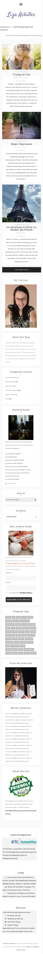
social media (14, 646)
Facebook (5, 946)
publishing (9, 642)
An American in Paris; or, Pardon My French (21, 228)
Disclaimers (27, 943)
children (8, 621)
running (23, 642)
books (24, 617)
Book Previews (22, 72)
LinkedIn (22, 946)
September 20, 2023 (21, 77)
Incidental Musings (22, 224)
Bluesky (17, 946)
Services (15, 931)
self (7, 646)
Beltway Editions (9, 884)
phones (8, 638)
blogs (18, 617)
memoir (33, 631)
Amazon (18, 884)
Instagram (35, 943)
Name (9, 573)
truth (20, 649)
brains (30, 617)
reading (16, 642)
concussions (10, 624)
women (15, 653)
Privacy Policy (19, 943)
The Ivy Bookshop (21, 880)
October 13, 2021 (20, 147)
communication (24, 621)
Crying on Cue (21, 74)
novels (24, 635)
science (30, 642)
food (13, 628)
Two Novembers (28, 649)
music (18, 635)
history (8, 631)
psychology (29, 638)
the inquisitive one (11, 649)
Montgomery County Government (21, 852)
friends (19, 628)
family (7, 628)
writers (27, 653)
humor (15, 631)
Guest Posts (9, 386)
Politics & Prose (8, 880)
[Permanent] (21, 70)
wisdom (8, 653)
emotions (32, 624)
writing (33, 653)
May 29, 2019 (20, 233)
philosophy (31, 635)
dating (18, 624)
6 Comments (20, 236)
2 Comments (20, 150)
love (27, 631)
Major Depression (21, 144)
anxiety (8, 617)
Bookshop (32, 880)
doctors (24, 624)
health (33, 628)
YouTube (11, 946)
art (13, 617)
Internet (21, 631)
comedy (16, 621)
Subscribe (11, 893)
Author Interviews (11, 377)
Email (9, 582)
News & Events (10, 394)
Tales (7, 399)
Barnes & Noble (30, 884)
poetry (14, 638)
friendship (26, 628)
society (22, 646)
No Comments (21, 81)
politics (21, 638)
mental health (10, 635)
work (20, 653)
